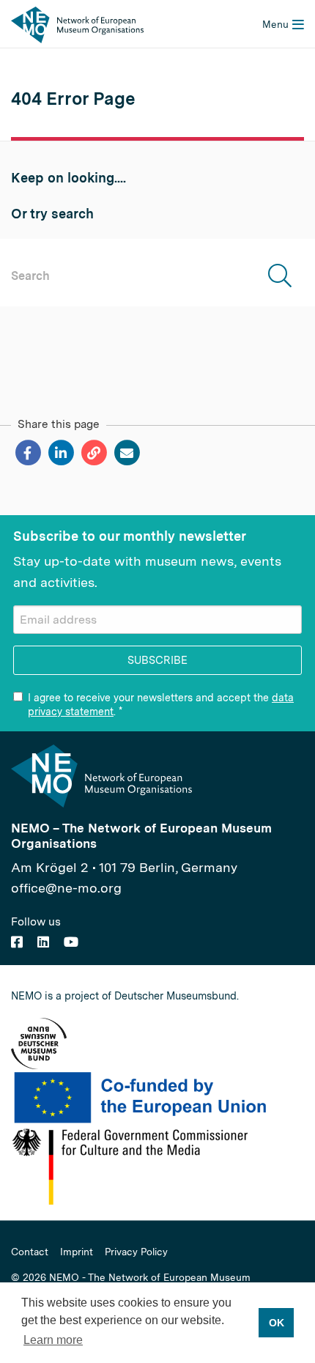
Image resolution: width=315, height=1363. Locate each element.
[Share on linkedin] (60, 453)
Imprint (76, 1252)
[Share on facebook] (27, 453)
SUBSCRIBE (157, 660)
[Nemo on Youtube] (71, 942)
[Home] (77, 24)
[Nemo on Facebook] (17, 942)
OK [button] (276, 1323)
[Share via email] (126, 453)
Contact (29, 1252)
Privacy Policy (136, 1252)
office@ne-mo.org (66, 887)
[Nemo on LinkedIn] (43, 942)
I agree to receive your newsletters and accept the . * (161, 704)
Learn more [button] (53, 1340)
